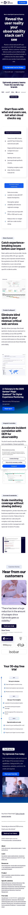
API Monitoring (10, 886)
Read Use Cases (13, 96)
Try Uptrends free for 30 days (14, 67)
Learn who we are (5, 848)
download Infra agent (6, 869)
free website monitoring (20, 903)
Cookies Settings (14, 458)
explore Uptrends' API (16, 867)
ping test (3, 903)
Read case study (9, 626)
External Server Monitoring (8, 890)
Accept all (14, 466)
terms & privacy (8, 840)
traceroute (14, 899)
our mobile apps (7, 867)
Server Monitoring (19, 888)
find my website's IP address (8, 905)
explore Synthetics (15, 875)
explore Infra (8, 877)
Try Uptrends (22, 2)
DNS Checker (20, 899)
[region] (14, 457)
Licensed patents (16, 840)
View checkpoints (5, 865)
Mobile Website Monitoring (8, 888)
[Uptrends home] (8, 2)
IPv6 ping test (9, 903)
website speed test (6, 899)
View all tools (4, 898)
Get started (4, 856)
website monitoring (12, 857)
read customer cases (16, 848)
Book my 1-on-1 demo (10, 833)
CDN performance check (7, 901)
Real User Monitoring (20, 886)
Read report (8, 409)
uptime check (21, 898)
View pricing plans (5, 875)
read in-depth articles (13, 856)
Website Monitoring (6, 883)
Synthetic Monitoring (17, 883)
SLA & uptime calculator (20, 901)
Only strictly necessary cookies (14, 462)
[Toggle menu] (2, 2)
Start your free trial (11, 774)
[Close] (25, 447)
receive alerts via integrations (18, 865)
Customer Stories (14, 567)
